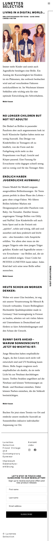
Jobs (31, 445)
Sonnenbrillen (9, 420)
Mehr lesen (8, 102)
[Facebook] (35, 450)
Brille (33, 70)
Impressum (9, 461)
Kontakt (32, 442)
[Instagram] (29, 450)
